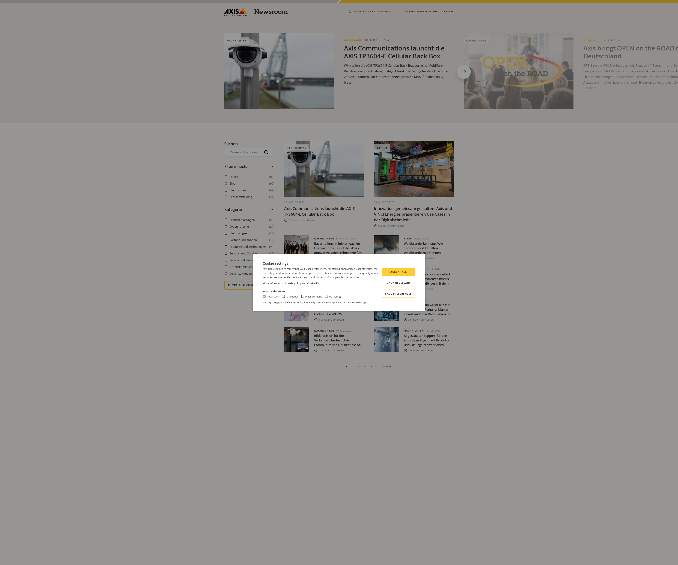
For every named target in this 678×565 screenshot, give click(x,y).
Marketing (335, 296)
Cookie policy (293, 283)
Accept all (398, 272)
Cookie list (313, 283)
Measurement (313, 296)
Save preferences (398, 293)
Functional (292, 296)
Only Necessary (398, 282)
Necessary (272, 296)
